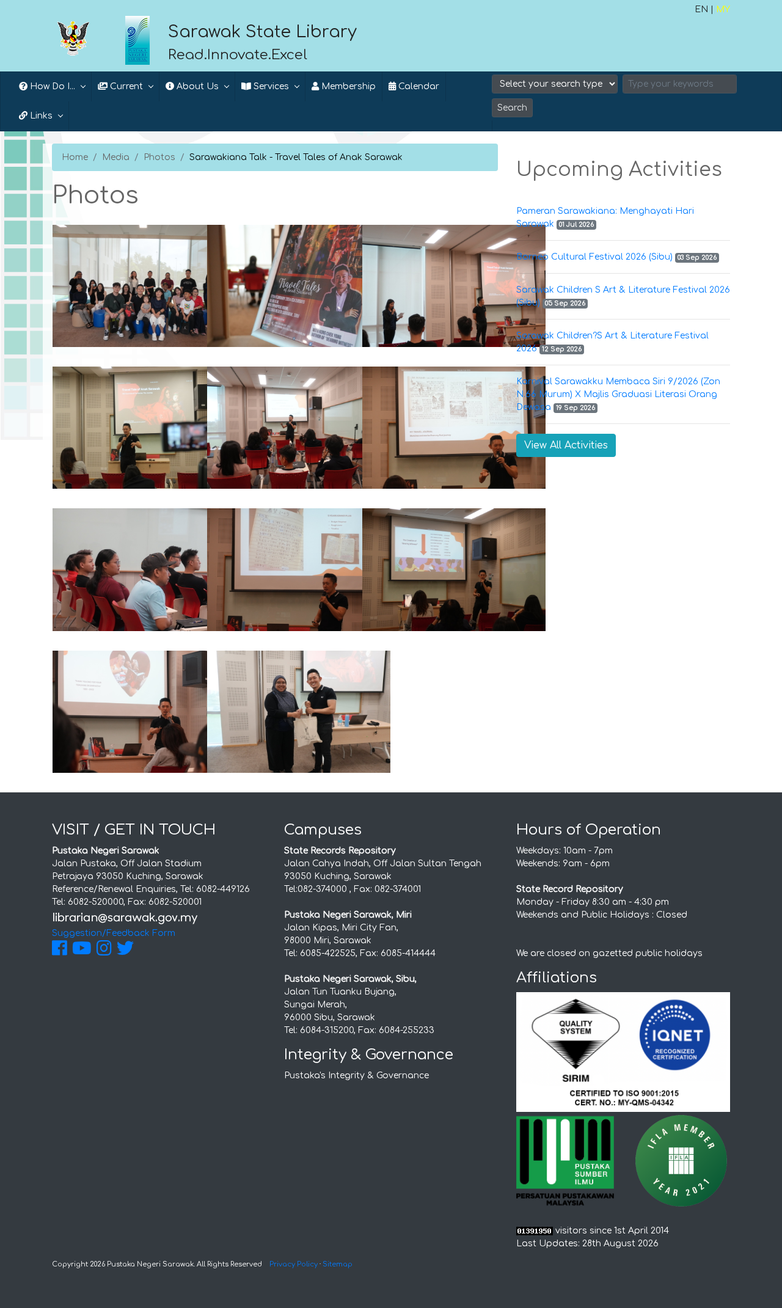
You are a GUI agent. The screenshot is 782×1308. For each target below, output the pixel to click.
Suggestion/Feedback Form (113, 933)
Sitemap (338, 1264)
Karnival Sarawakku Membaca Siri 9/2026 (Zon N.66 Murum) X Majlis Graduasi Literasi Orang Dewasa (618, 394)
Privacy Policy (293, 1264)
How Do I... (51, 86)
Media (116, 157)
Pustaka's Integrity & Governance (356, 1075)
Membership (347, 86)
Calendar (417, 86)
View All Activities (566, 445)
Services (270, 86)
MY (723, 9)
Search (512, 107)
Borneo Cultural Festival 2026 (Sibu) (594, 256)
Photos (159, 157)
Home (75, 157)
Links (40, 115)
